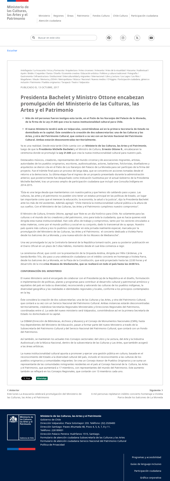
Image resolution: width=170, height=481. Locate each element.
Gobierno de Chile (50, 419)
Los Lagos (125, 76)
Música (76, 79)
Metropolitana (65, 79)
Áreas (70, 15)
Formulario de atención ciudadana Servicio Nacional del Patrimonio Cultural (83, 441)
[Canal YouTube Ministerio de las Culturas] (151, 38)
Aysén (23, 73)
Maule (36, 79)
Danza (49, 73)
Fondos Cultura (101, 15)
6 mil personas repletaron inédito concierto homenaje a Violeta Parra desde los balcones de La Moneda (127, 394)
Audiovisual (142, 70)
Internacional (98, 76)
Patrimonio (83, 15)
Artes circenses (86, 70)
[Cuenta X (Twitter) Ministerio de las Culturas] (137, 38)
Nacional (86, 79)
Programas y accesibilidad (146, 457)
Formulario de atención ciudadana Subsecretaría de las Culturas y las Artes (82, 437)
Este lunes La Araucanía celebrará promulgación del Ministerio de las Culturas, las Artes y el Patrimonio (44, 394)
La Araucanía (40, 70)
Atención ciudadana (50, 20)
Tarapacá (66, 82)
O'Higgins (111, 79)
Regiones (58, 15)
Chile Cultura (120, 15)
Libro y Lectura (112, 76)
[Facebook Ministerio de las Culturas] (109, 38)
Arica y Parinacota (55, 70)
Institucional (55, 76)
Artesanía (99, 70)
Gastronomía (27, 76)
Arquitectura (71, 70)
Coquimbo (40, 73)
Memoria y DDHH (49, 79)
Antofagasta (26, 70)
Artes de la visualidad (115, 70)
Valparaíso (84, 82)
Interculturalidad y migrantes (76, 76)
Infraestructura (41, 76)
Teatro (75, 82)
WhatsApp (41, 378)
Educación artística (89, 73)
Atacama (131, 70)
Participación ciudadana (144, 15)
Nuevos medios (98, 79)
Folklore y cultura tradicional (113, 73)
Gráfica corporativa (150, 477)
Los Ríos (135, 76)
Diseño (57, 73)
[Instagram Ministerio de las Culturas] (123, 38)
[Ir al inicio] (18, 10)
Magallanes (26, 79)
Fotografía (132, 73)
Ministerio (44, 15)
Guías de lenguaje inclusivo (145, 464)
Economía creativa (70, 73)
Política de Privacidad (52, 444)
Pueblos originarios (51, 82)
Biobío (31, 73)
